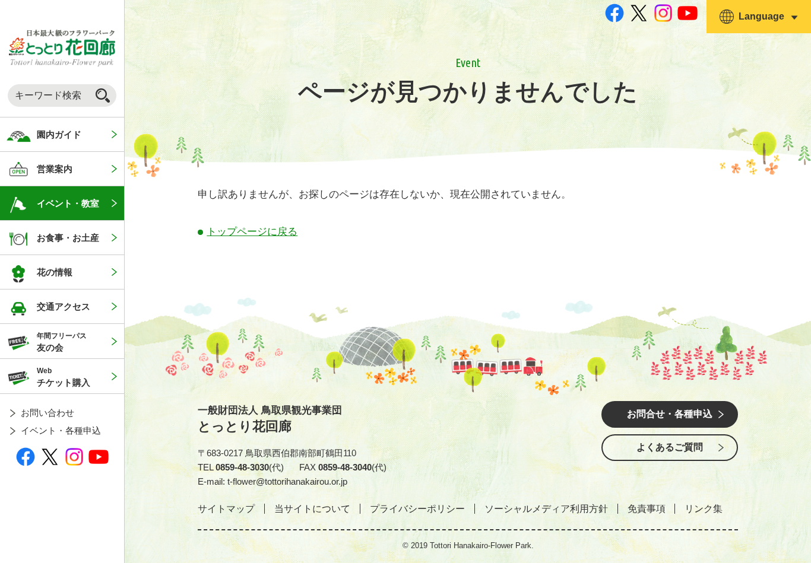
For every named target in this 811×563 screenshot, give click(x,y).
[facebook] (25, 456)
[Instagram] (74, 456)
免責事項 (647, 509)
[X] (50, 456)
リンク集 (704, 509)
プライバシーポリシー (417, 509)
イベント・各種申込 (61, 430)
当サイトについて (312, 509)
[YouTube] (98, 456)
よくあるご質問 (669, 447)
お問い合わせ (47, 413)
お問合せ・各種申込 (669, 414)
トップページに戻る (252, 231)
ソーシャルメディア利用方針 (546, 509)
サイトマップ (226, 509)
